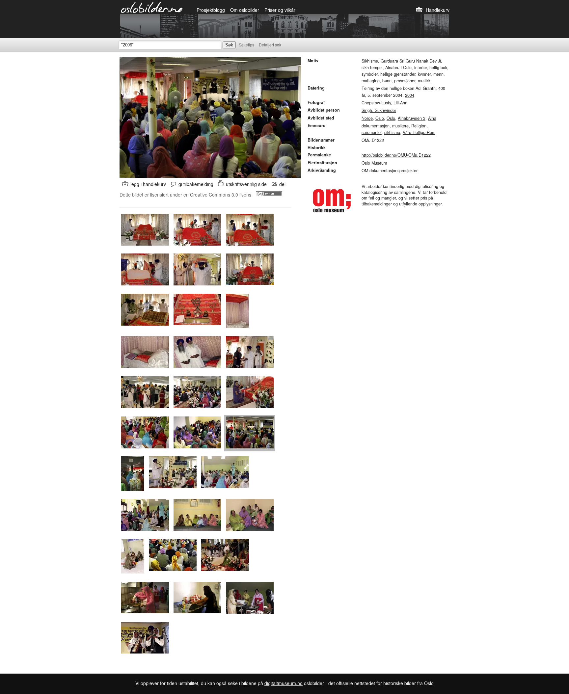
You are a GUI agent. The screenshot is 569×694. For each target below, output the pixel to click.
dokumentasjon (376, 126)
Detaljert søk (270, 44)
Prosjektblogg (211, 10)
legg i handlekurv (148, 184)
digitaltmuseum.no (283, 683)
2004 (409, 95)
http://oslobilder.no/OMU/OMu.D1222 (396, 155)
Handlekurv (437, 10)
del (282, 184)
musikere (400, 126)
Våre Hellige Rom (419, 132)
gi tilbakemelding (195, 184)
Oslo (379, 118)
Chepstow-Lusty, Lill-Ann (384, 103)
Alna (432, 118)
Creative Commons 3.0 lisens (221, 194)
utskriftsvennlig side (246, 184)
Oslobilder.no (152, 6)
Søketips (246, 44)
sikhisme (392, 132)
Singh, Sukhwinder (379, 110)
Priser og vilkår (279, 10)
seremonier (372, 132)
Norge (367, 118)
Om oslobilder (244, 10)
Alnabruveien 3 (411, 118)
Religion (418, 126)
